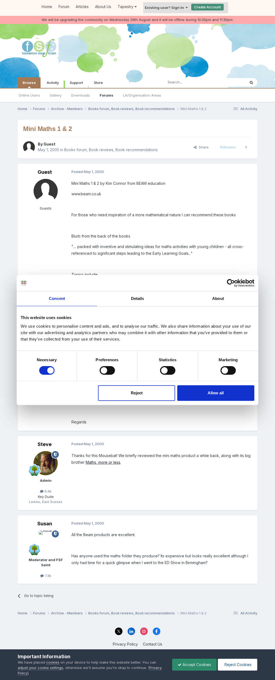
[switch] (107, 370)
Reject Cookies (237, 664)
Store (98, 82)
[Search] (251, 82)
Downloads (80, 95)
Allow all (216, 393)
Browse (29, 82)
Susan (44, 523)
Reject (137, 393)
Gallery (55, 95)
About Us (103, 6)
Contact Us (152, 644)
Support (76, 82)
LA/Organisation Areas (142, 95)
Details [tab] (137, 298)
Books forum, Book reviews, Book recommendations (111, 149)
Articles (82, 6)
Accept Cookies (196, 664)
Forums (106, 95)
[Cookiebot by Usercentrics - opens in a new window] (230, 283)
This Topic (229, 82)
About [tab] (218, 298)
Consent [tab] (57, 298)
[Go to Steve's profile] (46, 463)
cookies (52, 662)
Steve (45, 444)
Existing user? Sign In (165, 7)
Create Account (207, 7)
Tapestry (126, 6)
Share (203, 147)
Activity (53, 82)
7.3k (47, 575)
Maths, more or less (103, 462)
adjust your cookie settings (40, 667)
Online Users (29, 95)
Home (47, 6)
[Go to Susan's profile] (46, 542)
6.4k (48, 491)
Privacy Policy (125, 644)
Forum (64, 6)
